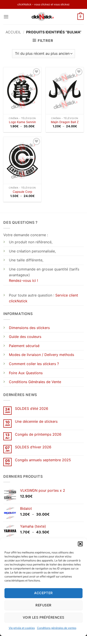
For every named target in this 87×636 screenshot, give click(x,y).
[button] (80, 544)
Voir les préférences (43, 617)
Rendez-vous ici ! (23, 280)
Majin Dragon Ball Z (65, 122)
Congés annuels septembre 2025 (43, 460)
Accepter (43, 593)
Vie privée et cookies (22, 628)
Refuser (43, 605)
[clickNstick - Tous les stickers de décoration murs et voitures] (43, 16)
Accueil (13, 32)
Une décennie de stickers (36, 421)
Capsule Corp (22, 191)
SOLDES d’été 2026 (31, 408)
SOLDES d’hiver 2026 (33, 447)
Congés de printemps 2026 (38, 434)
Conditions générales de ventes (56, 628)
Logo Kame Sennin (22, 122)
